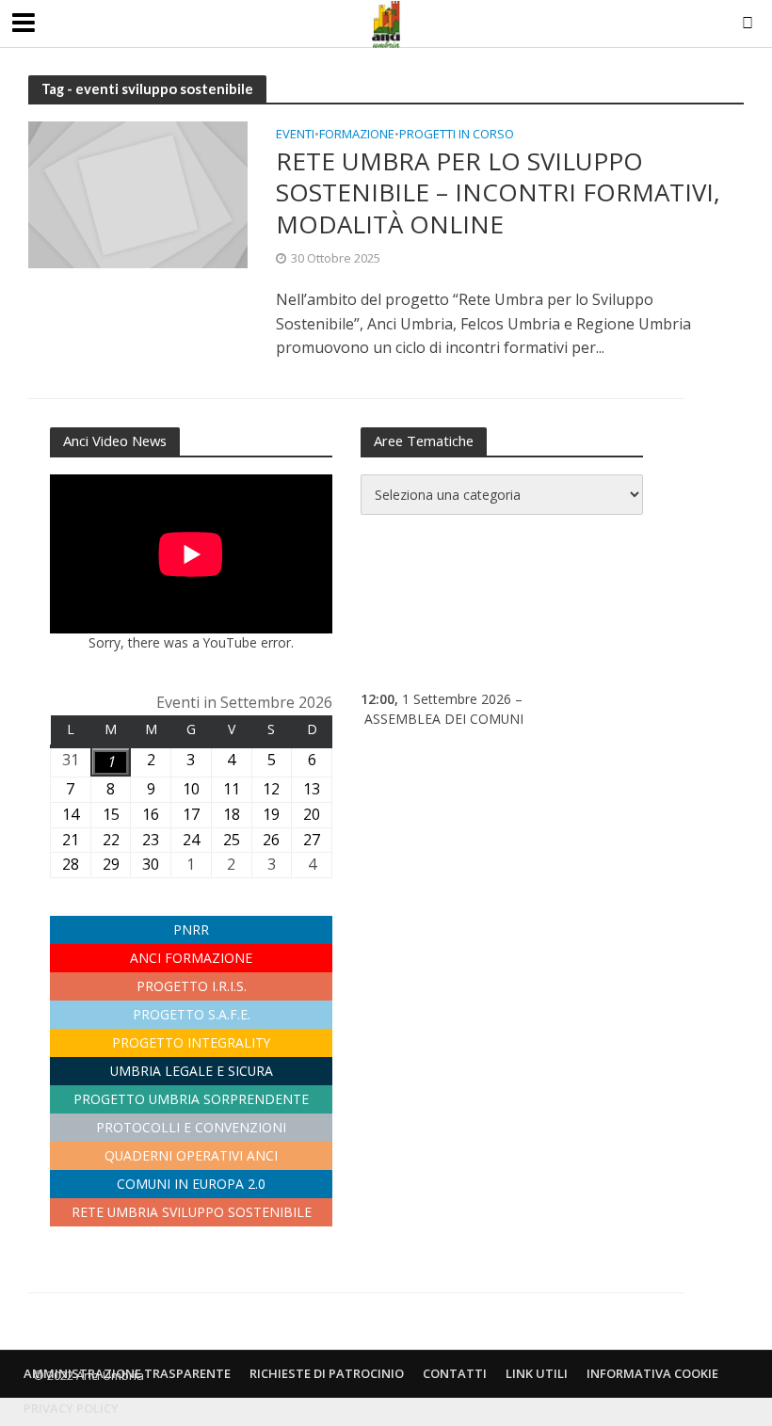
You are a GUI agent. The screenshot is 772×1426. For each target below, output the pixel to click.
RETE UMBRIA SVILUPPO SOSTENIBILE (192, 1212)
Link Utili (537, 1373)
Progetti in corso (456, 135)
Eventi (295, 135)
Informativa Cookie (652, 1373)
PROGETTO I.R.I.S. (192, 986)
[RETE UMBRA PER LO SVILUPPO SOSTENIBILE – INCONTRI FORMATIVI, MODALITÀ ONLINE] (138, 193)
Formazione (356, 135)
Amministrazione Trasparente (127, 1373)
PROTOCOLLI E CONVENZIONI (191, 1127)
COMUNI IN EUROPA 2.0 (191, 1184)
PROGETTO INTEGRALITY (191, 1042)
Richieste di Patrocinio (326, 1373)
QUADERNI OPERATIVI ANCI (191, 1155)
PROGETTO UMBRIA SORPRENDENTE (191, 1099)
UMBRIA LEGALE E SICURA (191, 1071)
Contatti (455, 1373)
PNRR (191, 929)
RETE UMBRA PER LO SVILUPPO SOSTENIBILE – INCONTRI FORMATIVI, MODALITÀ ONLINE (498, 193)
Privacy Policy (71, 1408)
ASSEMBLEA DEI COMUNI (443, 719)
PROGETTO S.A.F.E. (191, 1014)
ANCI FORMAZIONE (191, 958)
